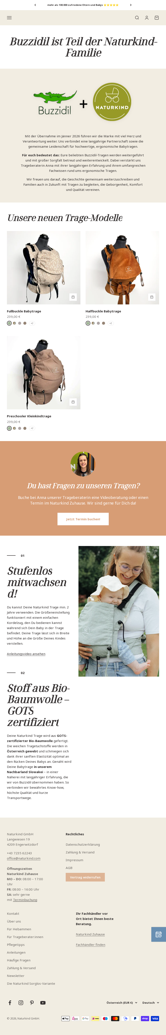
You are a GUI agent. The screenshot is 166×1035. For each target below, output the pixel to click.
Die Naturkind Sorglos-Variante (31, 983)
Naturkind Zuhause (90, 934)
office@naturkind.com (23, 858)
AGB (69, 868)
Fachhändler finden (90, 944)
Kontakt (13, 913)
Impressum (74, 860)
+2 (32, 323)
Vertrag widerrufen (85, 877)
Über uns (14, 921)
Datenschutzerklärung (83, 844)
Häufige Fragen (18, 960)
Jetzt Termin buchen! (83, 519)
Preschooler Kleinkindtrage (29, 416)
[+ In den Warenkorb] (73, 297)
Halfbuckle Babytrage (103, 311)
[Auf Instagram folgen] (21, 1003)
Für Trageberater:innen (25, 937)
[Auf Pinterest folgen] (32, 1003)
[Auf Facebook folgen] (10, 1003)
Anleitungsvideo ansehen (26, 654)
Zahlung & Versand (80, 852)
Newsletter (15, 975)
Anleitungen (16, 952)
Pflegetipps (16, 944)
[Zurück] (35, 5)
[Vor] (131, 5)
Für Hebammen (19, 929)
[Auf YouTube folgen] (43, 1003)
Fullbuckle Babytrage (24, 311)
